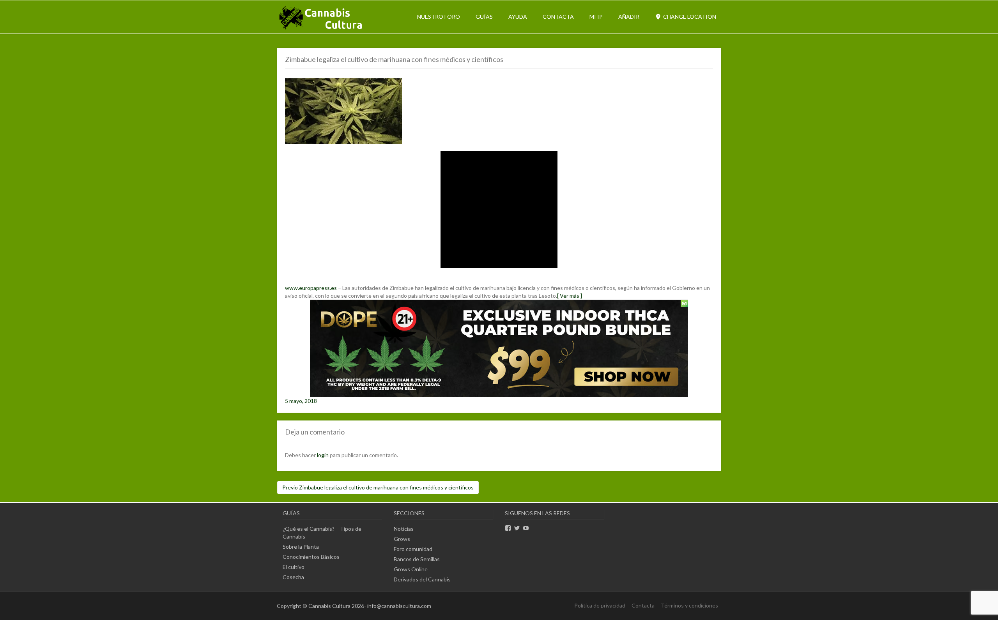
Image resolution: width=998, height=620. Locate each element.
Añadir (628, 16)
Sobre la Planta (301, 546)
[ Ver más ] (569, 295)
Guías (484, 16)
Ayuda (517, 16)
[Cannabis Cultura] (321, 29)
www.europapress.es (311, 287)
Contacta (558, 16)
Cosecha (293, 577)
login (323, 455)
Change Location (689, 16)
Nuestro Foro (438, 16)
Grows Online (411, 569)
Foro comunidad (413, 549)
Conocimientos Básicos (311, 556)
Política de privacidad (599, 605)
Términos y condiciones (689, 605)
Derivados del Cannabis (422, 579)
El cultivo (293, 566)
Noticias (404, 528)
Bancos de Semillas (417, 559)
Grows (402, 538)
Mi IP (596, 16)
